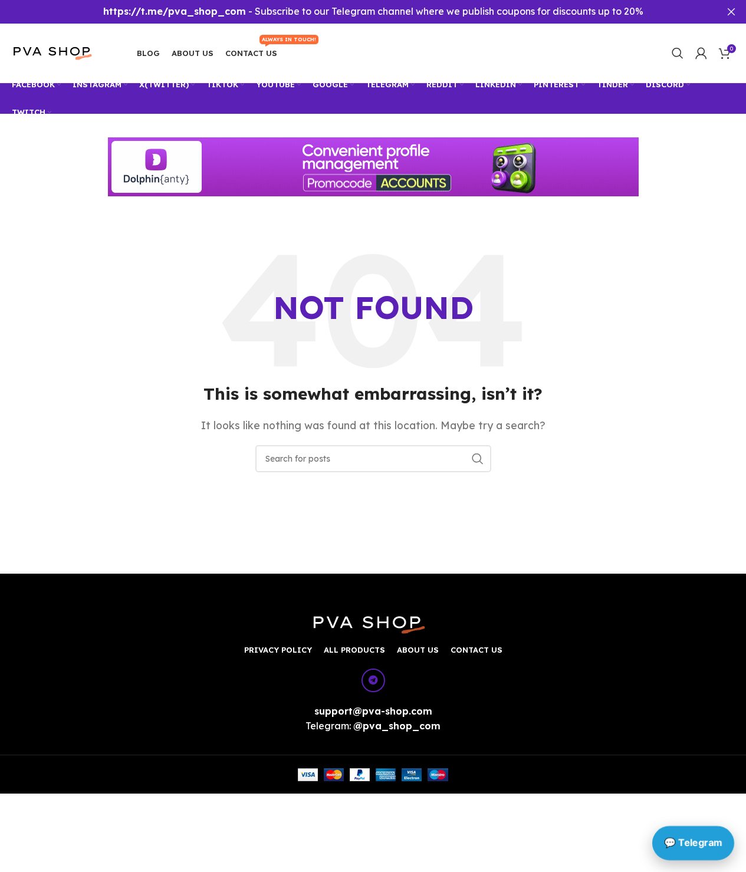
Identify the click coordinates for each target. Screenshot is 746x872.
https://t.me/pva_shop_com (174, 11)
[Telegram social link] (373, 680)
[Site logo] (59, 52)
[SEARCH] (477, 458)
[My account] (701, 53)
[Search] (677, 53)
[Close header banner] (731, 12)
